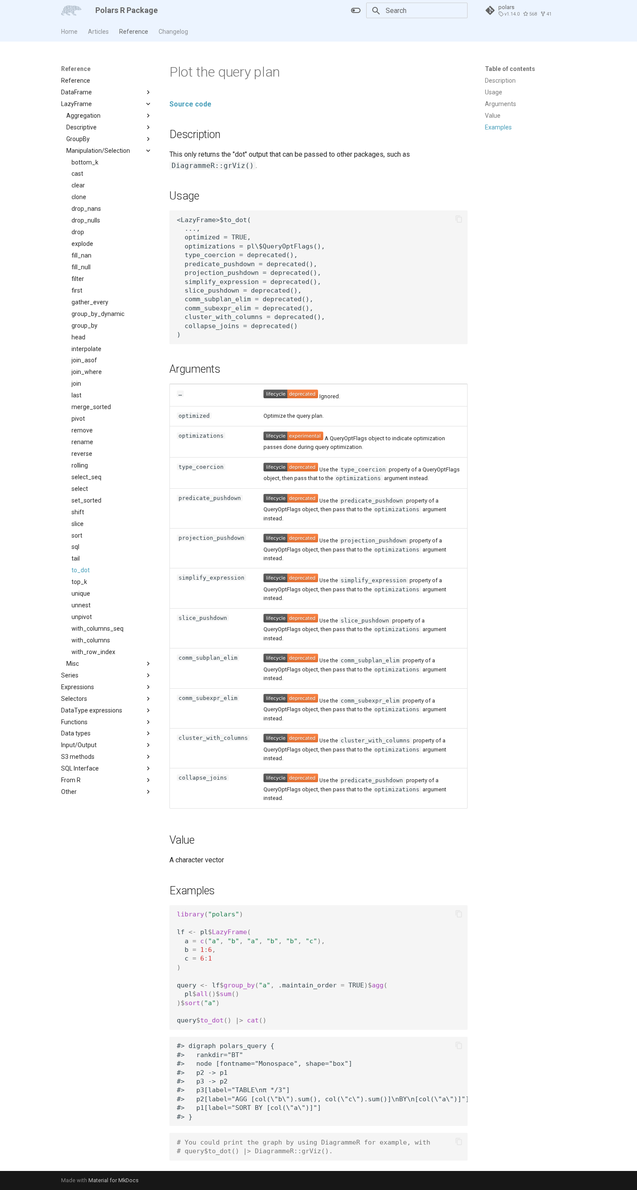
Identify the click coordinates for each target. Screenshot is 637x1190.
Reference (133, 31)
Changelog (173, 31)
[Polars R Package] (71, 10)
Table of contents (510, 68)
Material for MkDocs (113, 1180)
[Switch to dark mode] (355, 10)
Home (69, 31)
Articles (98, 31)
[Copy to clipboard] (459, 219)
